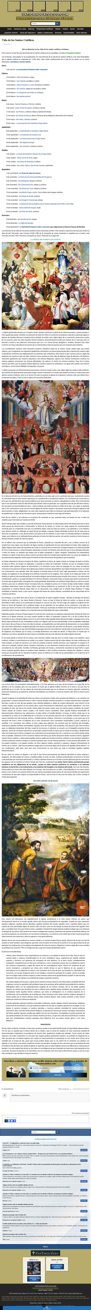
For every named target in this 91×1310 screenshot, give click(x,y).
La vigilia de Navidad (26, 223)
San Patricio (20, 112)
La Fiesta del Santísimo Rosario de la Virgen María (33, 154)
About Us (40, 1303)
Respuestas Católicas (45, 29)
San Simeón (21, 89)
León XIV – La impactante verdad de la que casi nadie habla (21, 1143)
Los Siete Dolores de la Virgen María (32, 139)
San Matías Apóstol (23, 96)
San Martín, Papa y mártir (28, 192)
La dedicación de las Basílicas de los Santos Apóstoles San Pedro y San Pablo (46, 204)
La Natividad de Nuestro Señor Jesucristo (35, 227)
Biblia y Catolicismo (45, 33)
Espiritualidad (69, 33)
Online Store (33, 1303)
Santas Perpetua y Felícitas (24, 104)
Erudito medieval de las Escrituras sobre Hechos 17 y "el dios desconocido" (25, 1223)
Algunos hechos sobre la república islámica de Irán (18, 1185)
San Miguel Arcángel (27, 142)
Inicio (9, 29)
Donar (72, 29)
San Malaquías (23, 181)
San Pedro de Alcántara (25, 162)
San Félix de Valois (25, 211)
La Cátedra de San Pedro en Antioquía (30, 92)
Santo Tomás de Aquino (23, 108)
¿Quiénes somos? (11, 33)
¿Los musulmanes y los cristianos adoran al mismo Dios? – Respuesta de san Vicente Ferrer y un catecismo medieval (37, 1153)
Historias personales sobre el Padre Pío (14, 1215)
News (46, 1303)
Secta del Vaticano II (27, 33)
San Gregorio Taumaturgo (28, 200)
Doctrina (58, 33)
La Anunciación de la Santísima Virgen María (31, 123)
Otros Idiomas (81, 33)
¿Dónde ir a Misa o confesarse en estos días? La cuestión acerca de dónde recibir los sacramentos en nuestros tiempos (38, 1174)
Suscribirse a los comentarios (81, 1113)
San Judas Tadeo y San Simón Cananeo (31, 165)
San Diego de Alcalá (26, 196)
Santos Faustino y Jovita (25, 85)
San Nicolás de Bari (24, 219)
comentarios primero (81, 1089)
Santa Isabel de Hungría (27, 208)
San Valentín (21, 81)
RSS (59, 1303)
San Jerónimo (25, 146)
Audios (65, 29)
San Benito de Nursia (23, 115)
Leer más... (84, 1150)
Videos (57, 29)
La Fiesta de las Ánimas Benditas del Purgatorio (35, 177)
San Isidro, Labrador (23, 119)
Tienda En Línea (20, 29)
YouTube (80, 29)
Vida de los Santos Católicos (18, 40)
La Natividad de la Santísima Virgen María (33, 131)
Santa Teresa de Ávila (24, 158)
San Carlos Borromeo (25, 185)
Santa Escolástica (23, 77)
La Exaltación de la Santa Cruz (30, 135)
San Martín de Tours (26, 188)
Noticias (31, 29)
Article (50, 1303)
